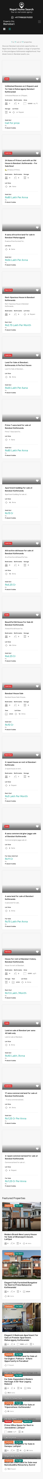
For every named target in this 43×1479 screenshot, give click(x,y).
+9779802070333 (24, 17)
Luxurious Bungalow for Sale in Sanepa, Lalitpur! (19, 1445)
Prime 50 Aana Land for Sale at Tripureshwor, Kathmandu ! (19, 1406)
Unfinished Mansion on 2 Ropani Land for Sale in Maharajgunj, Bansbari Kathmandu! (21, 89)
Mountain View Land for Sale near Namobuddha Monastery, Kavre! (20, 1463)
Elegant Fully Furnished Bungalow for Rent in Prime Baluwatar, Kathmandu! (20, 1285)
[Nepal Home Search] (21, 13)
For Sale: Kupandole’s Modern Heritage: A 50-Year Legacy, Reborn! (18, 1381)
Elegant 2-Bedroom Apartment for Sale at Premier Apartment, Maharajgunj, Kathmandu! (21, 1337)
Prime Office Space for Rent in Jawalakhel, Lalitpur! (19, 1426)
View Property (21, 78)
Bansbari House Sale (14, 693)
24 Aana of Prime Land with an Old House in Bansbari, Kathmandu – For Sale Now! (21, 163)
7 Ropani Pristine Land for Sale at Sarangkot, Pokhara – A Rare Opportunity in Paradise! (20, 1358)
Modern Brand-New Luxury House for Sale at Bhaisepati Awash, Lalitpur (20, 1236)
